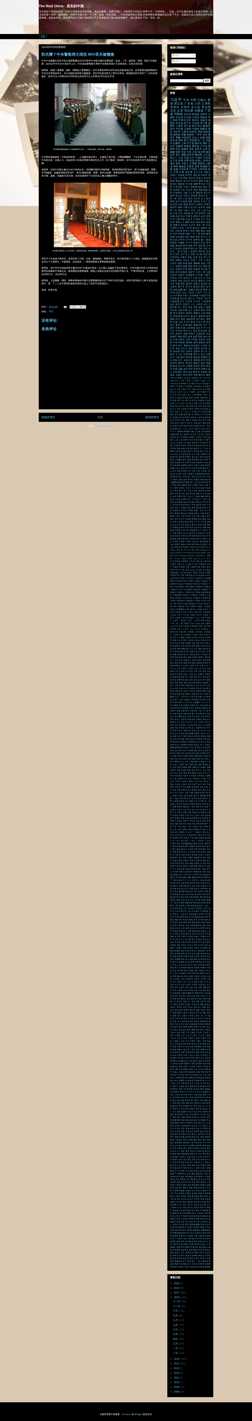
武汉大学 (183, 965)
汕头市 (189, 219)
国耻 (183, 319)
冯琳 (185, 683)
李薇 (179, 945)
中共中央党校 (198, 575)
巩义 (209, 832)
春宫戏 (186, 920)
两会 (185, 178)
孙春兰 (193, 431)
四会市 (199, 747)
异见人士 (185, 852)
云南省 (187, 128)
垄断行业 (196, 767)
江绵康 (203, 471)
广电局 (173, 843)
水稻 (185, 976)
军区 (185, 307)
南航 (181, 414)
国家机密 (197, 426)
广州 (185, 443)
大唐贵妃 (200, 776)
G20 (180, 178)
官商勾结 (196, 812)
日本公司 (184, 914)
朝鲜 (178, 152)
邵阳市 (182, 527)
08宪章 (178, 547)
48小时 (179, 550)
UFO (176, 556)
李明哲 (194, 339)
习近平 (176, 100)
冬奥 (195, 406)
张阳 (190, 266)
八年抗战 (184, 666)
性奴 (179, 869)
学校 (197, 807)
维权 (180, 140)
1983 (202, 547)
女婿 (185, 325)
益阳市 (201, 491)
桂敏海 (180, 956)
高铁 (195, 375)
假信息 (205, 654)
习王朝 (205, 615)
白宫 (180, 278)
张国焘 (195, 855)
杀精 (194, 931)
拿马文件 (185, 889)
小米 (189, 826)
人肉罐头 (187, 635)
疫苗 (191, 160)
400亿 (173, 550)
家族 (190, 263)
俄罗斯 (205, 649)
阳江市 (195, 533)
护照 (181, 886)
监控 (203, 354)
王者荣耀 (187, 354)
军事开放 (176, 677)
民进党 (184, 471)
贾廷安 (196, 284)
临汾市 (173, 389)
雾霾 (178, 137)
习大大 (186, 392)
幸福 (196, 838)
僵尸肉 (188, 400)
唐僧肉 (184, 745)
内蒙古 (207, 172)
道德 (204, 525)
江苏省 (195, 117)
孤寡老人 (187, 807)
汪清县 (194, 982)
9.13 (188, 550)
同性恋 (182, 728)
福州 (183, 357)
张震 (189, 445)
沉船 (208, 272)
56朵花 (187, 378)
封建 (189, 824)
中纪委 (179, 128)
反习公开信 (206, 414)
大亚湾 (185, 776)
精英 (172, 502)
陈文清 (205, 536)
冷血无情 (191, 683)
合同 (196, 725)
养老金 (173, 674)
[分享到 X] (78, 307)
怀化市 (205, 445)
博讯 (187, 711)
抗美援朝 (179, 237)
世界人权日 (206, 567)
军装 (174, 680)
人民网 (175, 635)
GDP (197, 550)
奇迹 (179, 790)
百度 (197, 166)
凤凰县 (199, 683)
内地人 (186, 674)
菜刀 (206, 510)
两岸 (193, 384)
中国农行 (180, 386)
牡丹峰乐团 (203, 482)
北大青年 (174, 700)
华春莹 (175, 705)
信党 (196, 651)
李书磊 (175, 934)
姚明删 (203, 796)
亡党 (179, 395)
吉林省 (187, 213)
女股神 (196, 793)
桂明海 (186, 956)
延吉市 (199, 846)
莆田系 (199, 193)
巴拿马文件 (184, 120)
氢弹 (174, 976)
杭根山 (190, 948)
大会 (185, 429)
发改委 (208, 417)
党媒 (185, 663)
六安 (176, 671)
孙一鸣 (208, 801)
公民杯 (190, 668)
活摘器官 (174, 477)
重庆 (190, 369)
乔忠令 (173, 392)
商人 (202, 745)
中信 (198, 384)
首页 (43, 36)
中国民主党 (190, 592)
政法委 (173, 897)
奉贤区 (194, 790)
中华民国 (204, 384)
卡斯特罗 (193, 711)
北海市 (196, 310)
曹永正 (173, 460)
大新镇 (190, 781)
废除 (195, 843)
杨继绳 (184, 465)
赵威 (175, 369)
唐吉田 (190, 745)
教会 (202, 451)
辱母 (191, 522)
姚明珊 (186, 431)
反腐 (202, 137)
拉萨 (194, 886)
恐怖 (174, 448)
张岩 (180, 858)
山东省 (195, 123)
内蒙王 (201, 674)
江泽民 (206, 103)
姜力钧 (194, 798)
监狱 (172, 494)
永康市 (197, 976)
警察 (172, 196)
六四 (197, 103)
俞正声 (186, 651)
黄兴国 (199, 290)
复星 (185, 773)
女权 (187, 793)
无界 (198, 454)
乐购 (196, 612)
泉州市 (204, 348)
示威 (177, 357)
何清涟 (203, 646)
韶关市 (199, 539)
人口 (191, 629)
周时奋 (197, 736)
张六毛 (199, 443)
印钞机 (180, 714)
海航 (195, 190)
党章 (206, 663)
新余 (209, 903)
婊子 (187, 801)
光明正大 (187, 660)
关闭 (209, 671)
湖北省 (173, 140)
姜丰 (189, 798)
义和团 (199, 609)
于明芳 (186, 623)
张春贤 (178, 266)
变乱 (194, 719)
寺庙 (180, 824)
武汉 (174, 471)
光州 (181, 660)
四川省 (187, 114)
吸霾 (191, 733)
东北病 (199, 570)
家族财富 (193, 818)
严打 (178, 575)
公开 (179, 668)
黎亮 (193, 544)
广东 (193, 234)
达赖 (209, 522)
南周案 (185, 708)
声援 (209, 770)
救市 (187, 237)
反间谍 (201, 417)
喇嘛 (172, 747)
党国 (176, 663)
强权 (187, 863)
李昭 (187, 462)
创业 (174, 694)
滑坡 (185, 479)
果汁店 (205, 951)
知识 (174, 496)
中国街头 (202, 595)
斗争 (196, 900)
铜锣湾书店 (199, 184)
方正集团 (198, 908)
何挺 (198, 646)
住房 (183, 646)
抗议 (208, 334)
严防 (182, 575)
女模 (191, 793)
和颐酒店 (184, 742)
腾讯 (193, 508)
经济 (172, 154)
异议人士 (187, 331)
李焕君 (199, 462)
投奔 (198, 883)
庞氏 (189, 443)
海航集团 (203, 190)
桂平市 (188, 468)
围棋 (196, 750)
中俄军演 (188, 575)
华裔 (209, 412)
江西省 (185, 131)
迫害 (183, 525)
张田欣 (186, 860)
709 (203, 225)
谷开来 (201, 207)
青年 (187, 539)
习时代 (199, 615)
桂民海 (194, 468)
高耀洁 (191, 290)
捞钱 (191, 889)
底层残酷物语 (187, 843)
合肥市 (188, 420)
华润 (181, 705)
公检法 (184, 668)
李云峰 (205, 460)
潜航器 (196, 479)
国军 (198, 753)
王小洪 (178, 354)
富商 (204, 821)
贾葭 (203, 366)
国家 (190, 201)
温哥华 (189, 351)
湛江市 (204, 351)
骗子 (185, 290)
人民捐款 (190, 632)
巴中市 (179, 835)
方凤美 (190, 908)
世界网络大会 (185, 384)
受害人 (177, 719)
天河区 (203, 784)
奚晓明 (180, 431)
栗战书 (178, 181)
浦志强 (196, 175)
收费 (206, 891)
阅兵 (178, 163)
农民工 (202, 307)
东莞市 (198, 149)
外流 (172, 776)
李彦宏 (205, 939)
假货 (176, 657)
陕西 (174, 539)
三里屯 (173, 564)
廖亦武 (175, 846)
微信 (208, 152)
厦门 (193, 714)
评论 (177, 61)
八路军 (192, 666)
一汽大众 (176, 558)
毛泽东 (174, 107)
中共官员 (190, 578)
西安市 (190, 154)
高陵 (202, 541)
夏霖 (194, 773)
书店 (193, 210)
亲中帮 (173, 629)
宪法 (183, 216)
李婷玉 (181, 339)
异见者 (192, 852)
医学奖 (203, 700)
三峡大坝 (198, 561)
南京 (175, 313)
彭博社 (197, 863)
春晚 (191, 920)
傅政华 (204, 228)
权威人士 (204, 931)
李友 (183, 462)
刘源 (186, 157)
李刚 (172, 936)
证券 (193, 516)
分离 (176, 685)
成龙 (209, 872)
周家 (174, 736)
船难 (204, 508)
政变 (203, 216)
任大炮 (177, 398)
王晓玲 (182, 488)
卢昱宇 (183, 257)
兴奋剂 (208, 403)
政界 (186, 897)
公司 (206, 666)
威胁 (176, 801)
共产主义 (185, 254)
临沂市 (183, 298)
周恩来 (201, 163)
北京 (173, 110)
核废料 (173, 468)
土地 (186, 762)
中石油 (199, 604)
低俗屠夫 (176, 646)
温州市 (196, 351)
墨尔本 (199, 770)
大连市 (190, 429)
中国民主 (180, 592)
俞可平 (178, 304)
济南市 (207, 204)
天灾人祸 (200, 322)
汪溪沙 (201, 982)
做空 (185, 657)
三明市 (188, 381)
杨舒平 (190, 465)
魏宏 (208, 375)
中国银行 (207, 386)
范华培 (173, 363)
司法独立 (183, 725)
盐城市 (208, 491)
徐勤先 (173, 866)
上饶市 (203, 381)
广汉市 (208, 841)
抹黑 (185, 886)
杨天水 (208, 945)
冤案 (208, 307)
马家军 (182, 541)
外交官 (199, 773)
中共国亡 (182, 578)
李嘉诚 (181, 175)
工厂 (191, 832)
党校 (194, 663)
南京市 (192, 178)
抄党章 (173, 883)
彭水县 (203, 863)
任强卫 (184, 640)
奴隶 (202, 793)
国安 (192, 231)
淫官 (183, 351)
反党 (195, 257)
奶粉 (180, 263)
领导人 (205, 539)
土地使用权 (193, 762)
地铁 (200, 764)
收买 (195, 891)
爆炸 (205, 143)
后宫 (204, 728)
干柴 (191, 838)
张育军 (199, 860)
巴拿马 (189, 216)
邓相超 (175, 527)
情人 (200, 869)
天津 (194, 152)
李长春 (204, 269)
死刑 (179, 471)
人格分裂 (182, 632)
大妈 (189, 779)
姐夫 (181, 796)
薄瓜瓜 (188, 363)
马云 (175, 178)
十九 (181, 412)
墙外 (193, 770)
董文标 (184, 513)
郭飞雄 (189, 184)
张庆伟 (184, 445)
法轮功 (173, 275)
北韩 (176, 412)
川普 (208, 263)
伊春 (182, 643)
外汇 (180, 429)
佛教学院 (185, 649)
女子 (172, 793)
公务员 (199, 304)
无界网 (203, 454)
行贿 (202, 513)
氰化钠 (180, 976)
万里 (200, 248)
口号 (178, 722)
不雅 (187, 567)
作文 (191, 649)
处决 (172, 773)
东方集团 (207, 570)
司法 (180, 213)
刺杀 (183, 694)
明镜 (172, 920)
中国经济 (186, 137)
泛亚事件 (190, 474)
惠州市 (178, 334)
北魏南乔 (187, 700)
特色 (179, 485)
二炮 (181, 623)
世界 (176, 384)
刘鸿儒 (199, 691)
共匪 (200, 671)
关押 (204, 671)
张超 (204, 860)
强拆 (175, 204)
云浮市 (196, 301)
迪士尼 (177, 525)
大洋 (200, 781)
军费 (179, 680)
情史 (204, 869)
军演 (195, 677)
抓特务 (192, 883)
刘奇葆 (184, 409)
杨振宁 (173, 948)
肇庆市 (188, 505)
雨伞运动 (187, 372)
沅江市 (177, 985)
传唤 (197, 643)
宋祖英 (181, 234)
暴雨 (194, 922)
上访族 (188, 564)
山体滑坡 (190, 328)
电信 (176, 491)
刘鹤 (204, 691)
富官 (209, 821)
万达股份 (184, 561)
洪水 (209, 474)
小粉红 (199, 437)
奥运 (204, 790)
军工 (187, 677)
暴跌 (190, 269)
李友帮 (177, 936)
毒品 (209, 965)
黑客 (205, 290)
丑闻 (198, 567)
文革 (180, 110)
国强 (206, 756)
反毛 (193, 716)
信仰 (191, 398)
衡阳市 (196, 363)
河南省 (178, 114)
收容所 (201, 891)
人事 (179, 629)
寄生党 (192, 821)
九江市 (179, 392)
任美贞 (203, 640)
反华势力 (186, 417)
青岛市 (196, 372)
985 (192, 550)
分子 (174, 409)
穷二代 (191, 499)
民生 (206, 973)
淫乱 (193, 477)
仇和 (206, 635)
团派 (185, 201)
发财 (172, 719)
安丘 (189, 810)
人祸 (181, 635)
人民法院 (198, 632)
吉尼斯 (208, 725)
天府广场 (196, 784)
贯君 (183, 284)
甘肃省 (190, 166)
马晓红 (178, 375)
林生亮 (188, 951)
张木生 (203, 858)
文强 (183, 900)
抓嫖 (187, 883)
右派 (172, 420)
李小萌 (188, 939)
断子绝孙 (202, 900)
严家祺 (173, 575)
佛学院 (201, 251)
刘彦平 (190, 409)
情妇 (179, 448)
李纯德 (173, 945)
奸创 (206, 793)
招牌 (174, 889)
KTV (209, 550)
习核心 (186, 210)
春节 (195, 920)
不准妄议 (202, 564)
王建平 (207, 275)
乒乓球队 (207, 389)
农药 (199, 680)
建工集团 (177, 849)
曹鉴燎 (179, 460)
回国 (195, 423)
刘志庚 (205, 688)
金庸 (204, 527)
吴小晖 (194, 213)
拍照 (198, 886)
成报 (204, 872)
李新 (188, 339)
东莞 (205, 248)
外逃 (175, 322)
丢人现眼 (207, 573)
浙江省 (187, 125)
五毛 (174, 395)
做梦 (181, 657)
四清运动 (174, 750)
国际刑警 (190, 319)
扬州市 (208, 880)
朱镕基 (175, 931)
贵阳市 (189, 284)
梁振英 (202, 342)
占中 (191, 157)
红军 (200, 278)
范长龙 (194, 281)
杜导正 (201, 945)
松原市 (197, 948)
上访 (205, 154)
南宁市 (178, 201)
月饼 (187, 925)
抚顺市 (173, 336)
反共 (180, 417)
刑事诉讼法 (190, 685)
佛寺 (179, 649)
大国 (174, 779)
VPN (172, 293)
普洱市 (175, 922)
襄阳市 (173, 516)
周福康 (199, 739)
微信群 (199, 445)
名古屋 (188, 728)
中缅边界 (180, 606)
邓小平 (187, 123)
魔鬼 (206, 541)
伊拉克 (177, 643)
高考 (190, 375)
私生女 (173, 499)
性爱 (183, 869)
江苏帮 (203, 979)
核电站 (184, 272)
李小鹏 (176, 219)
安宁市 (199, 810)
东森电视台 (174, 573)
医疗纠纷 (178, 702)
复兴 (181, 773)
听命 (174, 730)
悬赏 (196, 869)
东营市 (189, 573)
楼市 (175, 345)
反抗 (189, 716)
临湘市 (208, 606)
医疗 (172, 702)
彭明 (195, 266)
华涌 (204, 412)
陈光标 (196, 287)
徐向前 (179, 866)
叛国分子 (207, 719)
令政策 (182, 637)
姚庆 (190, 325)
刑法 (198, 685)
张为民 (203, 852)
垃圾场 (184, 767)
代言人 (175, 637)
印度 (174, 714)
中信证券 (184, 169)
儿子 (172, 660)
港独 (181, 479)
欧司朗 (201, 959)
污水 (185, 982)
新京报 (203, 903)
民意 (189, 973)
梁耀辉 (177, 959)
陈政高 (199, 536)
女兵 (209, 790)
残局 (204, 965)
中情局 (180, 604)
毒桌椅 (197, 968)
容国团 (205, 818)
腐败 (183, 154)
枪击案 (177, 953)
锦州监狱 (193, 530)
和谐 (172, 423)
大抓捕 (184, 781)
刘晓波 (198, 110)
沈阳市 (196, 348)
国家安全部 (188, 426)
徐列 (209, 863)
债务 (175, 400)
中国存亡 (204, 584)
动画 (193, 694)
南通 (178, 711)
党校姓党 (200, 663)
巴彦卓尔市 (191, 835)
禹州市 (208, 496)
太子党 (173, 160)
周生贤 (193, 739)
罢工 (180, 360)
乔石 (180, 198)
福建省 (203, 128)
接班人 (190, 451)
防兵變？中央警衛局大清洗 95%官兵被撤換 (77, 54)
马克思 (175, 541)
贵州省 (173, 184)
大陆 (208, 213)
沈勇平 (188, 985)
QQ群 (203, 553)
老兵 (178, 154)
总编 (187, 869)
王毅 (185, 193)
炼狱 (202, 479)
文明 (187, 900)
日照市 (201, 914)
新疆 (208, 137)
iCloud (201, 556)
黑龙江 (205, 544)
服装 (204, 925)
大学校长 (196, 779)
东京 (187, 570)
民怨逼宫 (183, 973)
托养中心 (196, 880)
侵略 (200, 649)
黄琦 (189, 544)
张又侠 (182, 855)
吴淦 (200, 257)
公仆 (176, 403)
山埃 (174, 829)
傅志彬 (195, 657)
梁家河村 (204, 956)
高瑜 (180, 210)
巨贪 (204, 832)
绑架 (175, 360)
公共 (197, 666)
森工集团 (189, 959)
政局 (187, 894)
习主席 (173, 615)
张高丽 (176, 190)
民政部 (201, 973)
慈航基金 (197, 872)
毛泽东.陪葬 (188, 970)
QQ (198, 553)
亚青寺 (186, 626)
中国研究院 (177, 595)
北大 (203, 198)
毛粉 (196, 970)
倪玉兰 (186, 654)
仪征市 (201, 637)
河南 (172, 222)
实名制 (173, 437)
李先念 (201, 934)
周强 (185, 736)
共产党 (190, 143)
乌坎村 (177, 131)
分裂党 (182, 685)
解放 (175, 366)
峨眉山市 (198, 829)
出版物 (205, 683)
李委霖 (190, 936)
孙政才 (199, 178)
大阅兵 (198, 157)
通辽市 (194, 525)
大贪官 (184, 784)
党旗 (209, 400)
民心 (176, 973)
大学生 (207, 260)
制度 (179, 694)
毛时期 (180, 970)
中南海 (195, 128)
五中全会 (179, 626)
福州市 (173, 207)
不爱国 (182, 567)
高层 (185, 375)
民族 (183, 219)
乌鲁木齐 (178, 612)
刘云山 (195, 137)
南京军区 (178, 708)
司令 (183, 420)
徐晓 (191, 866)
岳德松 (184, 829)
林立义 (194, 951)
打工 (185, 880)
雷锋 (183, 539)
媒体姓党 (197, 325)
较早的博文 (152, 417)
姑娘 (186, 796)
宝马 (191, 815)
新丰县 (177, 903)
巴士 (184, 835)
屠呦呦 (196, 263)
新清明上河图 (184, 906)
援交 (176, 891)
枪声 (183, 953)
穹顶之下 (198, 499)
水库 (189, 471)
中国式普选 (179, 587)
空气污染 (207, 499)
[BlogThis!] (74, 307)
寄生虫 (199, 821)
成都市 (184, 149)
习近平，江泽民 (193, 620)
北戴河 (203, 120)
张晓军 (190, 858)
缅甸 (190, 245)
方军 (185, 908)
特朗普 (173, 243)
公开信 (201, 403)
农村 (191, 680)
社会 (195, 278)
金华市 (199, 527)
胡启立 (205, 505)
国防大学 (200, 759)
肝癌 (203, 360)
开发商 (190, 849)
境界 (189, 770)
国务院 (203, 753)
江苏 (198, 272)
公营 (196, 668)
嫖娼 (185, 263)
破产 (185, 496)
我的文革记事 (176, 877)
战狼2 (184, 877)
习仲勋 (193, 169)
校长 (193, 953)
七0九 (195, 558)
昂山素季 (180, 917)
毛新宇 (191, 272)
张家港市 (174, 858)
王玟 (193, 488)
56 (185, 550)
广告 (172, 841)
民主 (200, 125)
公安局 (188, 403)
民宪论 (208, 970)
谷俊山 (207, 181)
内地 (176, 406)
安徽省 (179, 146)
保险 (181, 651)
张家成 (177, 445)
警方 (178, 516)
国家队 (178, 260)
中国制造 (188, 584)
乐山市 (199, 389)
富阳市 (186, 437)
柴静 (202, 465)
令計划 (195, 637)
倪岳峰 (180, 654)
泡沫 (175, 240)
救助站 (196, 897)
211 (206, 547)
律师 (175, 166)
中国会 (197, 581)
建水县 (184, 849)
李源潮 (193, 140)
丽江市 (191, 298)
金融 (175, 169)
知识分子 (187, 278)
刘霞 (185, 310)
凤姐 (204, 406)
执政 (202, 880)
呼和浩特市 (175, 742)
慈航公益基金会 (186, 872)
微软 (196, 866)
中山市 (203, 601)
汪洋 (189, 982)
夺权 (174, 790)
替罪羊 (175, 925)
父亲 (196, 482)
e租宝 (178, 293)
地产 (204, 426)
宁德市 (179, 810)
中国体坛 (204, 581)
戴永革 (201, 877)
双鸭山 (197, 414)
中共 (51, 311)
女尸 (176, 793)
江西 (209, 979)
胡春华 (204, 175)
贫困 (172, 519)
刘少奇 (196, 198)
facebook (174, 381)
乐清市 (190, 612)
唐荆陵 (201, 316)
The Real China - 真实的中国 (61, 6)
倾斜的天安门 (196, 654)
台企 (195, 722)
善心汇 (190, 423)
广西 (198, 234)
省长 (176, 494)
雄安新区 (177, 372)
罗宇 (195, 245)
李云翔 (182, 934)
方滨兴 (205, 908)
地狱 (191, 764)
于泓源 (197, 623)
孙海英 (192, 804)
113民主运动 (194, 547)
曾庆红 (195, 120)
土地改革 (202, 762)
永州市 (204, 345)
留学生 (196, 354)
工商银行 (198, 832)
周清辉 (182, 739)
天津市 (185, 107)
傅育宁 (201, 657)
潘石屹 (190, 479)
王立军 (191, 193)
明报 (200, 336)
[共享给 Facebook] (81, 307)
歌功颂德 (180, 962)
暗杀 (205, 336)
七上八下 (202, 558)
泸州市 (181, 240)
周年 (172, 260)
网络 (180, 207)
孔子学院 (200, 801)
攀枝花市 (189, 891)
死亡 (180, 345)
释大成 (192, 527)
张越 (185, 266)
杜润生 (205, 462)
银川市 (186, 530)
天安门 (204, 201)
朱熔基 (196, 269)
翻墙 (187, 222)
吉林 (172, 728)
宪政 (187, 234)
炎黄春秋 (190, 275)
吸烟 (187, 733)
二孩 (198, 392)
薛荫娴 (190, 513)
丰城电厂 (200, 606)
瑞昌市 (203, 488)
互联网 (193, 187)
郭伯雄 (195, 114)
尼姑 (209, 437)
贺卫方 (182, 519)
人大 (196, 629)
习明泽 (199, 298)
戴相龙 (182, 166)
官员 (178, 149)
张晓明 (197, 858)
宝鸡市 (197, 815)
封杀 (193, 824)
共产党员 (189, 671)
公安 (180, 157)
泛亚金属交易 (200, 474)
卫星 (200, 711)
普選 (181, 922)
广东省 (188, 103)
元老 (176, 660)
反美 (198, 716)
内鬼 (187, 406)
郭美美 (184, 225)
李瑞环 (202, 339)
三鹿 (179, 564)
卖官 (206, 705)
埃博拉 (203, 767)
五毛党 (184, 251)
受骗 (189, 719)
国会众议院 (203, 750)
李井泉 (188, 934)
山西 (179, 829)
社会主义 (191, 496)
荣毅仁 (196, 510)
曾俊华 (203, 922)
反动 (185, 716)
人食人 (205, 395)
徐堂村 (186, 866)
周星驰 (203, 736)
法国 (184, 474)
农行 (204, 680)
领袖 (175, 290)
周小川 (207, 257)
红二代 (201, 140)
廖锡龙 (192, 846)
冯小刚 (199, 254)
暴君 (185, 922)
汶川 (203, 219)
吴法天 (175, 733)
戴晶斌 (194, 877)
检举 (183, 959)
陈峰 (193, 536)
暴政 (189, 922)
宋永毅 (184, 812)
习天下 (179, 615)
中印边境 (178, 581)
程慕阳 (204, 357)
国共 (183, 753)
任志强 (179, 117)
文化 (206, 451)
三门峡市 (195, 381)
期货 (172, 928)
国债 (179, 753)
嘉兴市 (187, 747)
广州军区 (200, 841)
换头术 (197, 889)
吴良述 (182, 733)
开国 (196, 849)
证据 (198, 516)
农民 (195, 680)
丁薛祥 (190, 558)
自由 (198, 222)
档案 (200, 468)
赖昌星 (181, 184)
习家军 (192, 392)
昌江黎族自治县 (197, 917)
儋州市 (208, 657)
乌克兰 (205, 609)
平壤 (206, 440)
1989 (172, 378)
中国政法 (207, 587)
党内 (172, 663)
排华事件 (204, 889)
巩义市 (173, 835)
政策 (191, 897)
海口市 (186, 181)
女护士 (181, 793)
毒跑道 (187, 345)
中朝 (185, 604)
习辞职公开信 (177, 228)
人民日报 (202, 169)
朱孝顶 (188, 928)
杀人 (185, 931)
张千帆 (175, 855)
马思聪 (188, 541)
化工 (190, 310)
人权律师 (206, 301)
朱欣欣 (194, 928)
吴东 (193, 730)
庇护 (179, 843)
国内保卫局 (190, 753)
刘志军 (199, 688)
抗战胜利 (200, 334)
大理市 (205, 781)
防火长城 (187, 533)
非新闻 (204, 372)
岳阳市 (191, 829)
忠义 (174, 869)
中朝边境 (191, 604)
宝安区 (208, 434)
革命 (198, 225)
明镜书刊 (178, 920)
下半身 (195, 564)
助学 (198, 694)
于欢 (191, 623)
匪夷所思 (196, 700)
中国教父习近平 (176, 590)
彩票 (193, 445)
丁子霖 (181, 381)
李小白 (182, 939)
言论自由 (177, 248)
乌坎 (189, 389)
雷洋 (172, 128)
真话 (202, 494)
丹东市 (173, 609)
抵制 (179, 336)
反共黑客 (178, 716)
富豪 (176, 824)
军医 (182, 677)
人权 (185, 198)
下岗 (172, 384)
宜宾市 (175, 815)
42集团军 (179, 378)
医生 (209, 700)
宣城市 (177, 818)
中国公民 (180, 584)
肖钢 (193, 505)
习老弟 (177, 618)
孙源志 (199, 804)
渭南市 (175, 479)
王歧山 (173, 278)
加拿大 (186, 231)
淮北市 (199, 477)
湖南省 (203, 117)
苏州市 (194, 181)
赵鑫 (180, 369)
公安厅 (182, 403)
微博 (208, 234)
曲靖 (198, 922)
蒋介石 (207, 193)
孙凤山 (173, 804)
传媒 (206, 643)
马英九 (186, 196)
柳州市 (198, 143)
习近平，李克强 (179, 620)
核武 (183, 468)
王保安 (201, 485)
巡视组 (182, 832)
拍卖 (185, 451)
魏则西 (198, 154)
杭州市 (188, 175)
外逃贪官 (178, 776)
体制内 (188, 646)
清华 (204, 477)
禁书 (208, 243)
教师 (192, 237)
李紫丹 (208, 942)
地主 (187, 764)
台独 (203, 313)
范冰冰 (186, 281)
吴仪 (198, 730)
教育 (198, 237)
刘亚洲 (178, 231)
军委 (192, 254)
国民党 (196, 201)
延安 (204, 846)
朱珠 (206, 928)
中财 (187, 606)
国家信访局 (178, 426)
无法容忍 (196, 911)
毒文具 (177, 968)
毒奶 (172, 968)
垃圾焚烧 (174, 429)
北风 (181, 700)
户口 (202, 448)
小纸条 (194, 826)
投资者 (203, 883)
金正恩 (189, 172)
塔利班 (173, 770)
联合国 (182, 505)
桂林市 (199, 204)
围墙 (191, 750)
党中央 (195, 400)
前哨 (206, 409)
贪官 (191, 149)
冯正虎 (173, 310)
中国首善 (180, 601)
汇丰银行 (177, 979)
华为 (200, 412)
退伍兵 (188, 525)
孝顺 (174, 807)
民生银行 (195, 345)
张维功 (192, 860)
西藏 (200, 181)
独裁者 (184, 485)
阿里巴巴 (202, 533)
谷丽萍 (186, 248)
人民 (198, 210)
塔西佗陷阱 (181, 770)
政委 (195, 336)
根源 (174, 956)
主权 (179, 389)
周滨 (200, 420)
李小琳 (203, 123)
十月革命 (193, 412)
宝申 (187, 815)
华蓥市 (192, 705)
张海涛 (180, 860)
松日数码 (204, 948)
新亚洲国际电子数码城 (190, 903)
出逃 (180, 310)
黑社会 (193, 248)
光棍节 (199, 660)
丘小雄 (182, 570)
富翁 (172, 824)
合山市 (201, 725)
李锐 (175, 342)
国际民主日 (179, 762)
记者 (181, 172)
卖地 (202, 705)
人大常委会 (203, 629)
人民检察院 (197, 395)
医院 (203, 310)
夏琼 (189, 773)
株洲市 (208, 465)
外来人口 (207, 773)
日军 (209, 454)
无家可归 (183, 911)
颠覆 (180, 290)
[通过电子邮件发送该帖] (65, 307)
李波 (183, 152)
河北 (208, 219)
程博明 (184, 499)
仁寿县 (194, 635)
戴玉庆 (196, 448)
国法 (180, 759)
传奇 (202, 643)
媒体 (203, 231)
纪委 (185, 502)
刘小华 (186, 688)
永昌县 (203, 976)
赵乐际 (204, 284)
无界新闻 (204, 911)
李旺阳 (188, 942)
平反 (172, 331)
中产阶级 (177, 295)
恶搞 (191, 869)
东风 (200, 573)
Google (203, 550)
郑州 (187, 527)
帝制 (181, 838)
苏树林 (190, 510)
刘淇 (205, 254)
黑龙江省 (203, 196)
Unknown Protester (187, 556)
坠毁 (174, 767)
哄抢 (209, 742)
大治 (195, 781)
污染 (209, 471)
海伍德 (176, 351)
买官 (202, 620)
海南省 (187, 146)
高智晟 (194, 196)
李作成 (195, 934)
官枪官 (203, 812)
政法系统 (180, 897)
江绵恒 (196, 219)
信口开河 (202, 651)
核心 (178, 468)
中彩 (174, 604)
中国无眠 (188, 590)
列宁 (179, 409)
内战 (191, 674)
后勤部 (199, 728)
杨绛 (185, 948)
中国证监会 (197, 386)
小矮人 (184, 826)
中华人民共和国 (191, 295)
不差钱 (175, 567)
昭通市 (188, 457)
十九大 (186, 412)
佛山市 (196, 228)
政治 (194, 125)
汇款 (183, 979)
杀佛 (189, 931)
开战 (179, 852)
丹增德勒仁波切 (182, 609)
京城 (183, 395)
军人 (180, 307)
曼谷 (185, 460)
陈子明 (182, 536)
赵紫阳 (176, 143)
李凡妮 (208, 934)
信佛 (191, 651)
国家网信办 (199, 756)
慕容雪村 (189, 448)
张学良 (205, 443)
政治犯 (196, 451)
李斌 (183, 942)
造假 (200, 525)
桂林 (191, 956)
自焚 (180, 281)
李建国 (199, 939)
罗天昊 (205, 502)
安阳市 (186, 434)
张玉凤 (196, 331)
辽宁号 (197, 522)
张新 (185, 858)
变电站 (199, 719)
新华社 (192, 204)
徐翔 (203, 234)
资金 (200, 519)
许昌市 (188, 516)
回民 (180, 750)
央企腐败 (187, 787)
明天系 (208, 917)
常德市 (186, 838)
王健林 (181, 243)
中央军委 (177, 187)
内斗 (196, 674)
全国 (172, 403)
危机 (190, 257)
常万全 (190, 440)
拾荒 (179, 889)
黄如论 (184, 544)
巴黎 (185, 440)
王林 (175, 172)
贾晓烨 (194, 519)
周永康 (188, 110)
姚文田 (196, 796)
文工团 (181, 454)
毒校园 (184, 968)
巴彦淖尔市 (201, 835)
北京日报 (193, 697)
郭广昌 (173, 210)
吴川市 (203, 730)
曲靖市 (208, 457)
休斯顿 (188, 643)
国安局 (180, 756)
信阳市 (186, 304)
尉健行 (192, 437)
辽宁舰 (203, 522)
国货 (189, 759)
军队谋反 (185, 680)
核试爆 (203, 953)
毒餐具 (203, 968)
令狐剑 (188, 637)
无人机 (175, 911)
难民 (203, 287)
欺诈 (174, 962)
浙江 (189, 477)
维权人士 (179, 222)
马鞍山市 (195, 541)
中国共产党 (205, 295)
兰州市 (176, 254)
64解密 (195, 378)
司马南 (190, 725)
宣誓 (183, 818)
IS (209, 290)
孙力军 (179, 804)
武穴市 (190, 965)
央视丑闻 (195, 787)
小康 (179, 826)
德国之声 (202, 866)
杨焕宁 (179, 948)
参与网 (199, 714)
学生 (202, 807)
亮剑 (209, 626)
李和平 (184, 936)
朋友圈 (194, 460)
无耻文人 (176, 914)
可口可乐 (189, 722)
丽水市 (193, 609)
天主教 (201, 429)
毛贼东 (201, 970)
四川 (177, 319)
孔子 (205, 325)
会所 (193, 643)
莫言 (202, 510)
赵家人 (198, 160)
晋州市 (201, 920)
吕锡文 (195, 420)
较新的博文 (48, 417)
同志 (176, 728)
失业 (202, 787)
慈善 (177, 872)
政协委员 (177, 894)
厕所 (185, 414)
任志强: (191, 640)
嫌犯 (191, 801)
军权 (195, 307)
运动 (172, 525)
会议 (172, 304)
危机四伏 (187, 714)
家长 (200, 818)
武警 (186, 160)
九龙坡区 (207, 612)
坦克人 (186, 260)
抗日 (200, 266)
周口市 (203, 733)
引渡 (198, 852)
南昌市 (189, 313)
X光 (197, 556)
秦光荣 (189, 357)
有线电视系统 (196, 925)
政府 (186, 204)
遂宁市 (181, 287)
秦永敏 (178, 245)
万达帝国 (176, 561)
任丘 (179, 640)
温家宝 (193, 131)
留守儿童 (187, 491)
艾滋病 (175, 510)
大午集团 (192, 776)
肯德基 (199, 505)
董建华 (177, 513)
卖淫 (176, 414)
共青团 (193, 163)
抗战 (180, 204)
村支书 (190, 945)
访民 (205, 134)
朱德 (200, 460)
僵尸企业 (181, 400)
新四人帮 (174, 906)
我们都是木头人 (177, 875)
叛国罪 (173, 722)
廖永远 (182, 846)
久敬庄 (184, 389)
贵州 (176, 519)
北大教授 (207, 697)
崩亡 (176, 832)
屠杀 (172, 440)
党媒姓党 (202, 400)
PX (195, 553)
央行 (172, 325)
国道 (194, 759)
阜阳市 (180, 533)
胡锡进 (184, 508)
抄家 (178, 883)
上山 (183, 564)
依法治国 (185, 398)
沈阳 (190, 348)
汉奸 (194, 471)
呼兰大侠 (207, 420)
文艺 (191, 900)
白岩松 (195, 491)
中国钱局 (197, 598)
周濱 (187, 739)
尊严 (206, 824)
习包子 (186, 187)
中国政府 (198, 587)
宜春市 (182, 815)
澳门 (203, 240)
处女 (176, 773)
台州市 (201, 722)
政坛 (183, 894)
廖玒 (187, 846)
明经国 (182, 457)
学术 (193, 807)
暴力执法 (196, 457)
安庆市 (205, 810)
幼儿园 (179, 443)
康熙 (206, 843)
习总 (208, 225)
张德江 (173, 175)
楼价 (196, 959)
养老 (172, 406)
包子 (202, 694)
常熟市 (201, 440)
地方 (209, 426)
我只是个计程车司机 (193, 875)
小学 (174, 826)
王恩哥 (175, 488)
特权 (174, 485)
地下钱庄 (200, 319)
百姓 (203, 243)
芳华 (181, 510)
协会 (197, 705)
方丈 (193, 454)
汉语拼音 (189, 979)
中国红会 (194, 595)
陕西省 (176, 134)
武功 (204, 962)
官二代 (197, 434)
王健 (206, 485)
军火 (200, 677)
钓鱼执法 (178, 530)
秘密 (179, 499)
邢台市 (188, 287)
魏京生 (202, 375)
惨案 (183, 448)
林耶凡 (197, 465)
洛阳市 (181, 275)
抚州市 (175, 886)
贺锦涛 (188, 519)
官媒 (183, 328)
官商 (189, 812)
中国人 (185, 163)
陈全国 (175, 536)
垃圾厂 (194, 260)
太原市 (173, 263)
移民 (185, 245)
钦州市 (197, 369)
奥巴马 (178, 325)
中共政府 (198, 578)
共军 (195, 671)
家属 (187, 818)
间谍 (175, 533)
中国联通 (174, 298)
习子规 (186, 615)
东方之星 (198, 172)
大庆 (172, 781)
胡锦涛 (190, 134)
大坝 (185, 779)
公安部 (195, 403)
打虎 (176, 451)
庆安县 (178, 331)
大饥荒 (207, 157)
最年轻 (182, 925)
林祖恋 (181, 342)
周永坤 (175, 739)
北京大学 (185, 697)
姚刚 (191, 796)
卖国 (172, 414)
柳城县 (189, 342)
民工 (172, 973)
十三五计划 (187, 702)
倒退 (175, 654)
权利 (198, 931)
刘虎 (202, 409)
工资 (181, 440)
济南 (185, 477)
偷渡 (189, 657)
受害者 (184, 719)
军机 (191, 677)
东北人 (193, 570)
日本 (183, 190)
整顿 (178, 900)
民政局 (194, 973)
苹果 (208, 360)
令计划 (195, 107)
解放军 (207, 125)
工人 (172, 266)
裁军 (203, 363)
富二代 (179, 437)
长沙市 (192, 225)
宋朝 (179, 812)
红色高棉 (178, 502)
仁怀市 (201, 635)
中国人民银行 (188, 581)
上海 (183, 143)
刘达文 (192, 691)
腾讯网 (199, 508)
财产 (209, 516)
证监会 (203, 516)
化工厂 (178, 697)
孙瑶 (204, 804)
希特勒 (175, 838)
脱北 (189, 508)
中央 (189, 152)
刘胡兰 (186, 691)
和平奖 (202, 213)
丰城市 (193, 606)
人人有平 (185, 629)
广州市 (198, 134)
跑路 (187, 522)
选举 (185, 369)
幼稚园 (201, 838)
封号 (185, 824)
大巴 (209, 779)
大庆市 (177, 781)
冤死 (176, 683)
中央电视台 (189, 601)
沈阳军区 (202, 985)
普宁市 (204, 237)
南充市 (181, 313)
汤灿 (177, 348)
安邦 (175, 234)
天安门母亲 (189, 322)
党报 (189, 663)
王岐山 (202, 100)
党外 (181, 663)
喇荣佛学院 (179, 747)
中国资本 (178, 598)
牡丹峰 (199, 275)
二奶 (176, 623)
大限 (196, 429)
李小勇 (175, 939)
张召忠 (188, 855)
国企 (205, 187)
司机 (176, 725)
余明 (174, 649)
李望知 (195, 942)
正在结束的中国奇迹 (193, 962)
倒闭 (206, 398)
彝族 (191, 863)
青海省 (193, 539)
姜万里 (183, 798)
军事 (191, 406)
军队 (172, 231)
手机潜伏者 (177, 880)
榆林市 (205, 468)
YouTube (207, 378)
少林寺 (205, 826)
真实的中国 (190, 494)
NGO (172, 553)
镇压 (172, 163)
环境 (198, 488)
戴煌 (206, 877)
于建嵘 (203, 392)
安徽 (198, 431)
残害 (200, 965)
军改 (190, 307)
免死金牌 (207, 660)
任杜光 (197, 640)
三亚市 (191, 293)
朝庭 (209, 925)
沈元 (183, 985)
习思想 (192, 615)
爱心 (192, 482)
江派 (198, 471)
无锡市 (178, 269)
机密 (181, 931)
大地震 (180, 779)
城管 (198, 231)
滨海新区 (177, 193)
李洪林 (192, 462)
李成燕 (177, 942)
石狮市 (180, 496)
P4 (184, 553)
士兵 (204, 770)
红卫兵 (207, 278)
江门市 (173, 982)
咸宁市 (203, 742)
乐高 (200, 612)
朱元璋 (182, 928)
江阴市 (179, 982)
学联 (206, 807)
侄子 (195, 649)
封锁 (202, 824)
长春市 (205, 530)
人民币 (188, 228)
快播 (172, 237)
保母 (176, 651)
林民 (183, 951)
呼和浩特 (207, 739)
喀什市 (184, 423)
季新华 (180, 807)
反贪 (202, 716)
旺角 (185, 269)
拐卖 (185, 336)
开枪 (193, 443)
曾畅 (189, 460)
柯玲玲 (188, 953)
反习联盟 (174, 417)
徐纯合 (204, 331)
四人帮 (193, 747)
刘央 (181, 688)
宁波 (185, 810)
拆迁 (189, 886)
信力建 (196, 398)
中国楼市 (204, 590)
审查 (172, 818)
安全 (193, 810)
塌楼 (209, 767)
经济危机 (191, 502)
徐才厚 (201, 152)
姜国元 (205, 798)
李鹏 (183, 134)
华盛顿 (186, 705)
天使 (189, 784)
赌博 (204, 519)
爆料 (187, 482)
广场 (177, 841)
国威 (175, 756)
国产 (200, 423)
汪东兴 (184, 348)
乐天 (185, 612)
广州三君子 (184, 841)
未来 (176, 928)
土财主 (175, 764)
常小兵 (207, 328)
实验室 (208, 815)
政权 (205, 266)
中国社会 (186, 595)
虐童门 (197, 513)
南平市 (191, 708)
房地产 (191, 334)
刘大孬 (175, 688)
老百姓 (175, 505)
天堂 (180, 322)
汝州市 (197, 979)
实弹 (202, 815)
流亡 (180, 477)
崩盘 (203, 263)
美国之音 (188, 360)
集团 (179, 539)
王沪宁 (188, 243)
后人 (193, 728)
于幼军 (188, 301)
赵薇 (208, 207)
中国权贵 (196, 590)
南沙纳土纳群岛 (201, 708)
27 (209, 547)
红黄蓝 (173, 281)
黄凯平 (177, 544)
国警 (185, 759)
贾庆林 (195, 146)
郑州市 (207, 160)
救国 (202, 897)
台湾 (205, 149)
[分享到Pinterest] (84, 307)
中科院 (205, 604)
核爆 (198, 953)
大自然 (177, 784)
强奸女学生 (179, 863)
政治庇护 (198, 894)
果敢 (200, 951)
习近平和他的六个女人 (190, 618)
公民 (205, 304)
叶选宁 (177, 420)
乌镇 (194, 389)
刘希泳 (192, 688)
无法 (189, 911)
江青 (203, 272)
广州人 (193, 841)
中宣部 (197, 601)
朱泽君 (201, 928)
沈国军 (195, 985)
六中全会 (202, 668)
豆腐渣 (189, 366)
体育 (193, 646)
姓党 (177, 216)
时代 (174, 917)
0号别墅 (184, 547)
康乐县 (200, 843)
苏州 (185, 510)
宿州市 (186, 821)
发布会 (208, 716)
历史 (175, 213)
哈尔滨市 (185, 316)
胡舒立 (177, 508)
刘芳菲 (196, 409)
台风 (206, 722)
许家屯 (186, 207)
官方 (202, 434)
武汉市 (189, 190)
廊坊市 (196, 216)
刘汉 (181, 691)
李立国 (201, 942)
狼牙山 (190, 485)
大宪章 (203, 779)
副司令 (188, 694)
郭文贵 (178, 103)
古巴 (183, 722)
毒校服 (190, 968)
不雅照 (193, 567)
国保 (204, 423)
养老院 (179, 674)
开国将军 (202, 849)
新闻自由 (194, 906)
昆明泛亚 (174, 457)
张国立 (201, 855)
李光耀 (177, 462)
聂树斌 (196, 360)
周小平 (180, 736)
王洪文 (188, 488)
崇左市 (199, 328)
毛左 (174, 970)
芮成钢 (203, 166)
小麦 (200, 826)
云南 (202, 623)
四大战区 (207, 747)
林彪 (172, 181)
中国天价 (196, 584)
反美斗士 (194, 417)
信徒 (202, 398)
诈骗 (177, 284)
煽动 (206, 479)
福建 (172, 245)
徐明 (180, 160)
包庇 (206, 694)
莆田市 (181, 363)
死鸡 (195, 965)
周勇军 (197, 733)
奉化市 (188, 790)
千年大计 (204, 702)
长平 (200, 530)
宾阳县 (179, 821)
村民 (196, 945)
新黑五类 (178, 908)
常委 (195, 440)
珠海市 (196, 243)
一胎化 (183, 558)
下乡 (209, 381)
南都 (183, 711)
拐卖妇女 (204, 886)
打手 (189, 880)
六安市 (182, 671)
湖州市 (196, 240)
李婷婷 (203, 936)
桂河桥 (197, 956)
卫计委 (205, 711)
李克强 (206, 107)
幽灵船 (208, 838)
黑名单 (199, 544)
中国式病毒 (189, 587)
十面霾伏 (196, 702)
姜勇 (200, 798)
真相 (198, 494)
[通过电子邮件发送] (71, 307)
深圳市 (203, 114)
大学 (200, 260)
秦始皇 (196, 357)
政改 (192, 894)
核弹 (195, 342)
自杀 (192, 222)
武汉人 (175, 965)
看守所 (182, 494)
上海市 (179, 125)
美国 (200, 131)
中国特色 (188, 386)
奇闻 (183, 790)
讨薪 (183, 516)
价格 (174, 640)
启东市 (180, 730)
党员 (190, 198)
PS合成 (189, 553)
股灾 (186, 140)
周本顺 (176, 316)
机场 (175, 339)
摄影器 (182, 891)
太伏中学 (178, 787)
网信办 (199, 502)
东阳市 (195, 573)
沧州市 (173, 474)
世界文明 (174, 570)
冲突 (200, 406)
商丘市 (177, 423)
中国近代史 (187, 598)
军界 (204, 677)
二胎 (177, 251)
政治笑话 (207, 894)
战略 (189, 877)
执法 (181, 451)
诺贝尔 (194, 207)
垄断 (189, 767)
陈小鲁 (188, 536)
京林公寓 (202, 626)
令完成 (187, 117)
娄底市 (182, 801)
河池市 (179, 474)
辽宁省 (203, 146)
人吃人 (189, 395)
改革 (190, 336)
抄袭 (183, 883)
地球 (195, 764)
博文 (177, 55)
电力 (181, 491)
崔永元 (205, 829)
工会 (187, 832)
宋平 (192, 434)
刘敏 (176, 691)
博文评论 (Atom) (104, 426)
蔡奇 (203, 222)
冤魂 (181, 683)
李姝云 (197, 936)
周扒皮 (191, 736)
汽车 (206, 982)
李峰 (193, 939)
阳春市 (204, 369)
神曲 (198, 496)
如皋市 (176, 796)
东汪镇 (183, 573)
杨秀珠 (177, 465)
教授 (206, 897)
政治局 (207, 178)
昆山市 (187, 917)
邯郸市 (176, 225)
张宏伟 (208, 855)
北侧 (200, 697)
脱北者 (202, 245)
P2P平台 (179, 553)
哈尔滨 (177, 745)
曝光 (202, 457)
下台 (205, 293)
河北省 (179, 123)
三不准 (191, 561)
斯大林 (188, 454)
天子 (175, 431)
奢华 (200, 790)
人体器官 (193, 251)
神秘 (202, 496)
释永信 (178, 196)
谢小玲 (181, 366)
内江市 (181, 406)
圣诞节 (181, 764)
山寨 (176, 440)
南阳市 (196, 313)
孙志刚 (186, 804)
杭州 (177, 272)
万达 (184, 293)
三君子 (198, 293)
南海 (200, 187)
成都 (185, 334)
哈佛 (172, 745)
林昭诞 (177, 951)
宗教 (177, 328)
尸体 (204, 437)
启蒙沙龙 (187, 730)
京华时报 (193, 626)
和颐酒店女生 (194, 742)
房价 (206, 448)
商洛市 (208, 745)
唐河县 (197, 745)
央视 (172, 216)
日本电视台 (193, 914)
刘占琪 (203, 685)
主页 (100, 417)
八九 (192, 304)
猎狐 (195, 485)
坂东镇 (205, 764)
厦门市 (191, 414)
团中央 (186, 750)
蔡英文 (201, 281)
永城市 (191, 976)
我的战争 (207, 875)
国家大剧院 (188, 756)
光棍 (194, 660)
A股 (200, 378)
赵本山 (175, 522)
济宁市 (189, 240)
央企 (208, 322)
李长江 (184, 945)
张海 (174, 860)
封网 (198, 824)
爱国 (208, 240)
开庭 (174, 852)
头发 (206, 787)
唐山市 (194, 316)
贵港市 (196, 366)
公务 (202, 666)
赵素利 (182, 522)
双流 (204, 714)
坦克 (179, 767)
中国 (193, 100)
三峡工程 (207, 561)
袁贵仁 (208, 513)
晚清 (206, 920)
